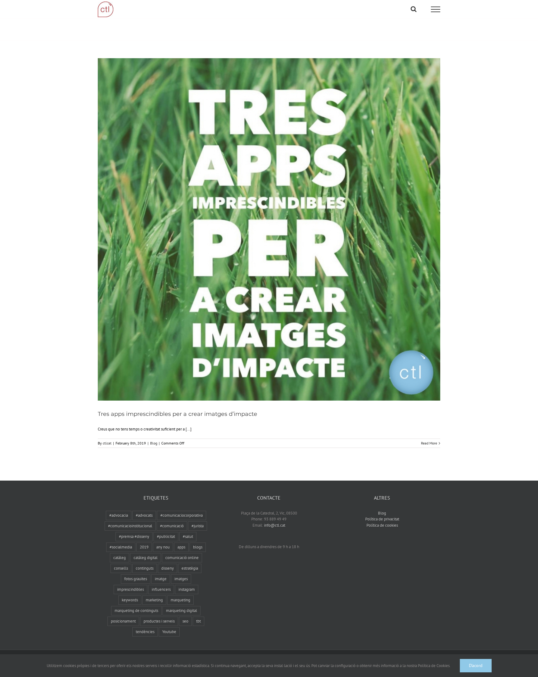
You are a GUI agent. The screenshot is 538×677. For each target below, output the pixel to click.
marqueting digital (181, 610)
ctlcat (107, 443)
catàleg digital (146, 557)
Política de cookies (382, 525)
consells (121, 568)
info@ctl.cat (274, 525)
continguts (144, 568)
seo (185, 621)
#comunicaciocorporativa (181, 515)
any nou (163, 547)
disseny (167, 568)
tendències (145, 631)
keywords (130, 600)
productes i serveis (159, 621)
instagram (186, 589)
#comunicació (172, 526)
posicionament (123, 621)
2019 (144, 547)
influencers (161, 589)
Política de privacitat (382, 519)
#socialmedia (121, 547)
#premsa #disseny (134, 536)
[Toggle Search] (414, 9)
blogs (197, 547)
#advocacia (118, 515)
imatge (161, 578)
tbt (198, 621)
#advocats (144, 515)
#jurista (197, 526)
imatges (181, 578)
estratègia (190, 568)
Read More (429, 443)
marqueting (180, 600)
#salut (188, 536)
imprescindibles (130, 589)
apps (181, 547)
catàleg (119, 557)
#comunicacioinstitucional (130, 526)
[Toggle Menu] (435, 9)
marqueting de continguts (136, 610)
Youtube (169, 631)
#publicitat (166, 536)
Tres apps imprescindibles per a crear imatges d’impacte (177, 414)
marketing (154, 600)
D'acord (476, 665)
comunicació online (182, 557)
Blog (153, 443)
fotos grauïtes (135, 578)
